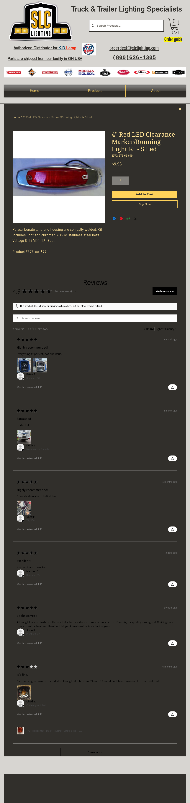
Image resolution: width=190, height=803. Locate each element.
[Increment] (125, 181)
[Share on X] (135, 218)
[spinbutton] (120, 181)
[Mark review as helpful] (172, 387)
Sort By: (149, 329)
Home (16, 117)
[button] (174, 24)
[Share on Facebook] (114, 218)
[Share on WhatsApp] (128, 218)
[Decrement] (115, 181)
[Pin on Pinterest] (121, 218)
